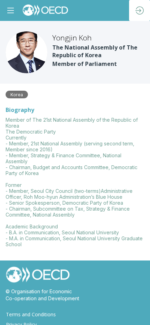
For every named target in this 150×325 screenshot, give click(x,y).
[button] (10, 10)
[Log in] (139, 10)
